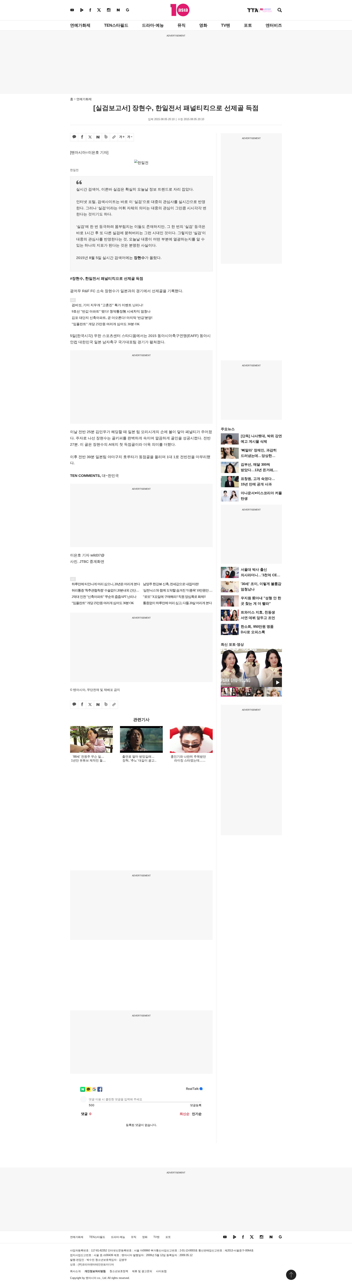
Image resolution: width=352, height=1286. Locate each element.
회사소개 (75, 1271)
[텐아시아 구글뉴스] (127, 10)
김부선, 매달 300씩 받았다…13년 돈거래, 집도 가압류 (257, 470)
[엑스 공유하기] (90, 137)
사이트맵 (161, 1271)
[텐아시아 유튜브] (72, 10)
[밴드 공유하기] (106, 137)
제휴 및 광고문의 (142, 1271)
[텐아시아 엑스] (99, 10)
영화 (203, 25)
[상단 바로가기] (291, 1275)
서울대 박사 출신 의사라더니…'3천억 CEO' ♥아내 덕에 (260, 575)
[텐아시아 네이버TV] (81, 10)
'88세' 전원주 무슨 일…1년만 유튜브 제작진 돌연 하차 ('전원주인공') (88, 760)
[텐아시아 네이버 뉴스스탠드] (118, 10)
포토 (248, 25)
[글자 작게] (130, 137)
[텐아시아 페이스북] (90, 10)
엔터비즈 (274, 25)
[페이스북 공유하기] (82, 137)
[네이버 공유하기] (98, 137)
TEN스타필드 (116, 25)
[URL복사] (114, 137)
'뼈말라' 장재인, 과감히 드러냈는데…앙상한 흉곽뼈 (259, 455)
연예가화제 (80, 25)
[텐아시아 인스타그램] (109, 10)
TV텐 (225, 25)
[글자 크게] (122, 137)
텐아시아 (91, 1277)
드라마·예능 (153, 25)
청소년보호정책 (119, 1271)
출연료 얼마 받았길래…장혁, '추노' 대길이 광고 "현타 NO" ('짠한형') (138, 760)
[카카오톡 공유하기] (74, 137)
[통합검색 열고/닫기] (279, 10)
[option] (251, 668)
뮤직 (181, 25)
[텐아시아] (179, 10)
